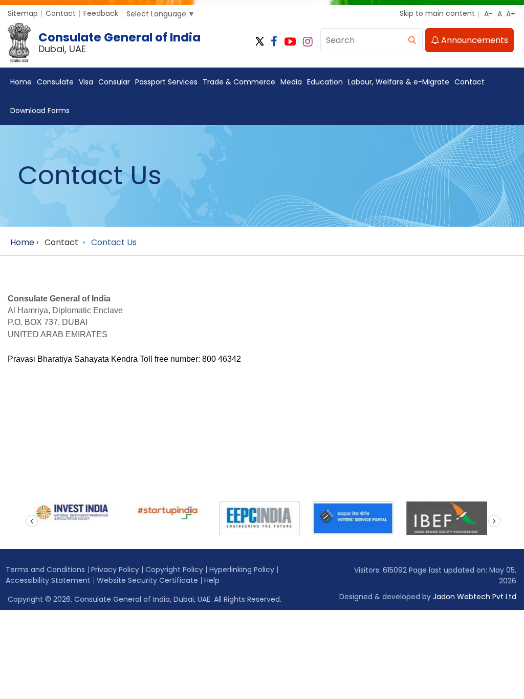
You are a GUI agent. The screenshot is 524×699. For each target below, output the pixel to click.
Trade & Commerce (239, 82)
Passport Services (166, 82)
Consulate (55, 82)
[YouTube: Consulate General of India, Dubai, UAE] (290, 41)
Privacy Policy (115, 569)
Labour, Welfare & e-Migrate (398, 82)
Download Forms (40, 110)
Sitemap (23, 13)
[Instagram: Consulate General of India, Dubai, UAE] (308, 41)
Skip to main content (437, 13)
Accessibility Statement (48, 580)
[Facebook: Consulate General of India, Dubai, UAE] (274, 41)
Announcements (473, 40)
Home (21, 82)
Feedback (100, 13)
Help (212, 580)
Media (291, 82)
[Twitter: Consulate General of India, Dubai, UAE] (260, 41)
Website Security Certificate (147, 580)
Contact (61, 13)
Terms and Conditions (45, 569)
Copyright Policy (174, 569)
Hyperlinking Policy (241, 569)
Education (325, 82)
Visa (86, 82)
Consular (114, 82)
